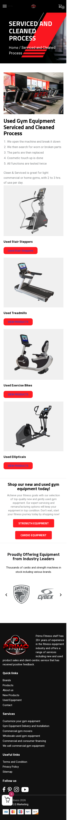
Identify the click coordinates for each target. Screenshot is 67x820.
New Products (11, 695)
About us (8, 690)
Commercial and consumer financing (24, 741)
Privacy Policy (11, 766)
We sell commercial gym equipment (23, 745)
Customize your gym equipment (21, 721)
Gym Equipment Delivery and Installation (26, 726)
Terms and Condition (15, 761)
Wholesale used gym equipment (21, 736)
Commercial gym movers (17, 731)
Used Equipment (12, 700)
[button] (6, 595)
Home (13, 47)
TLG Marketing (19, 804)
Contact (7, 705)
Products (8, 685)
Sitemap (7, 771)
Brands (7, 680)
